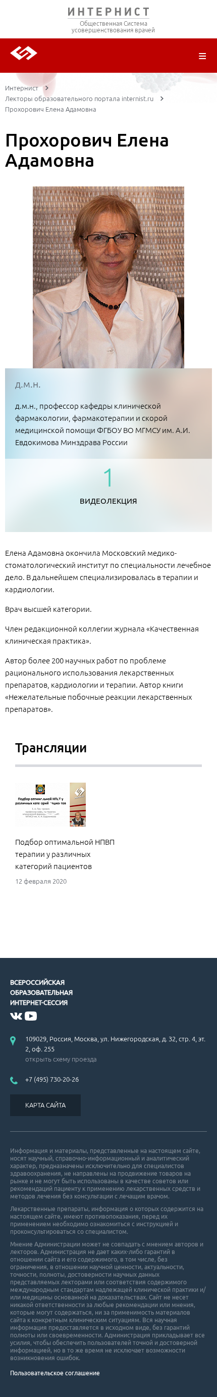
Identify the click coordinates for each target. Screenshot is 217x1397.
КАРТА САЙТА (45, 1105)
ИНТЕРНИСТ (108, 14)
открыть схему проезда (61, 1059)
